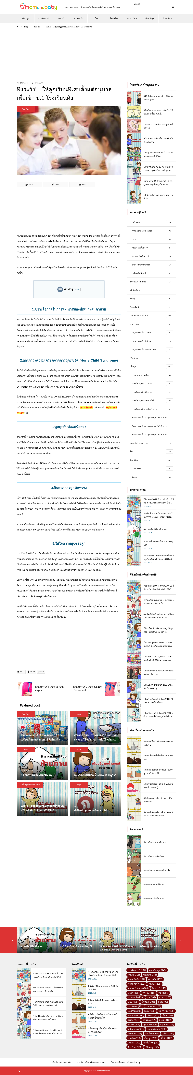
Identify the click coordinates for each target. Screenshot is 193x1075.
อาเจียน (152, 1033)
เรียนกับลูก (149, 18)
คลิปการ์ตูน (132, 18)
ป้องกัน (134, 1011)
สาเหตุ (134, 1024)
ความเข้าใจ (136, 984)
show (77, 290)
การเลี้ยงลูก (157, 970)
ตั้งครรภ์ (159, 988)
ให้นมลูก (152, 1047)
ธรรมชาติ (135, 997)
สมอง (133, 1020)
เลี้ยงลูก (25, 18)
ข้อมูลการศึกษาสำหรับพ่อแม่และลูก (126, 1062)
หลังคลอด (136, 1029)
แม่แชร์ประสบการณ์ (61, 20)
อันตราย (135, 1033)
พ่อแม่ (153, 1015)
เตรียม (168, 1033)
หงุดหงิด (167, 1024)
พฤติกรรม (166, 1011)
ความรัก (155, 979)
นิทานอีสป (167, 18)
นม (151, 997)
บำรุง (163, 1002)
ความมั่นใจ (136, 979)
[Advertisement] (96, 52)
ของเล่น (150, 975)
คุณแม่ (155, 984)
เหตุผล (134, 1042)
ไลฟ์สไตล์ (114, 18)
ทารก (133, 993)
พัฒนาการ (136, 1015)
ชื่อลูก (79, 785)
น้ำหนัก (148, 1002)
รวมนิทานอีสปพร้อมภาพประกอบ (91, 1062)
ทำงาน (149, 993)
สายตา (165, 1020)
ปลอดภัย (154, 1006)
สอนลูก (149, 1020)
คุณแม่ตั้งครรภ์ (138, 988)
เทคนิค (134, 1038)
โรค (96, 18)
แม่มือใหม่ (150, 1042)
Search (137, 4)
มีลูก (167, 1015)
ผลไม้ (149, 1011)
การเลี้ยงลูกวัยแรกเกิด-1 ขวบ (30, 785)
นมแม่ (79, 714)
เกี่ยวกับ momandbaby (61, 1062)
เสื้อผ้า (166, 1038)
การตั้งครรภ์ (43, 18)
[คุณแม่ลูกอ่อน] (38, 7)
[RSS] (18, 1070)
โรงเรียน (135, 1047)
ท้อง (163, 993)
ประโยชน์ (135, 1006)
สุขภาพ (150, 1024)
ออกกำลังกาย (156, 1029)
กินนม (134, 975)
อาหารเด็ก (78, 18)
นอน (133, 1002)
